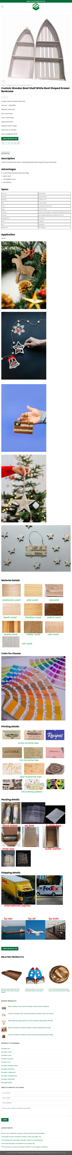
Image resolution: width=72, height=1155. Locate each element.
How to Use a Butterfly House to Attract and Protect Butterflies (23, 1133)
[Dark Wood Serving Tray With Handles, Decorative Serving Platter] (12, 974)
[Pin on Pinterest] (15, 143)
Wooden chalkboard (8, 1072)
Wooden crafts (11, 85)
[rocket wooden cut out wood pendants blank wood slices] (36, 974)
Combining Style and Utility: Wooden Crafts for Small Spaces (22, 1140)
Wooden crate (6, 1055)
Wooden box (5, 1049)
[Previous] (1, 979)
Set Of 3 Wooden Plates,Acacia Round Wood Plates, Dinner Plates (59, 990)
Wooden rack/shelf (8, 1079)
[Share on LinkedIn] (18, 143)
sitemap (62, 1153)
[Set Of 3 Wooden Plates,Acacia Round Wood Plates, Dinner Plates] (60, 974)
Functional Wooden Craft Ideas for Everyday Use (18, 1143)
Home (3, 85)
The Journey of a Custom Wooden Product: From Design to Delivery (24, 1147)
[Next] (70, 979)
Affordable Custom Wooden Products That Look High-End (21, 1137)
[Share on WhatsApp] (2, 143)
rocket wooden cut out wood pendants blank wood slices (34, 990)
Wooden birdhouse (7, 1069)
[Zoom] (3, 81)
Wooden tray (5, 1062)
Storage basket (6, 1083)
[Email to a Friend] (12, 143)
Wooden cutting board (9, 1076)
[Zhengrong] (36, 7)
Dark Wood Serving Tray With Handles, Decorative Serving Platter (10, 990)
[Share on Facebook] (6, 143)
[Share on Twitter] (9, 143)
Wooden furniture (7, 1059)
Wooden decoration (25, 85)
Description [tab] (5, 154)
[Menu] (2, 6)
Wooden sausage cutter (9, 1066)
